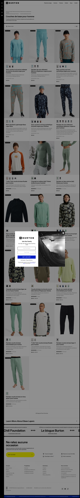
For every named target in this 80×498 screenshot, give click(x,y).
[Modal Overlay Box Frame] (40, 249)
